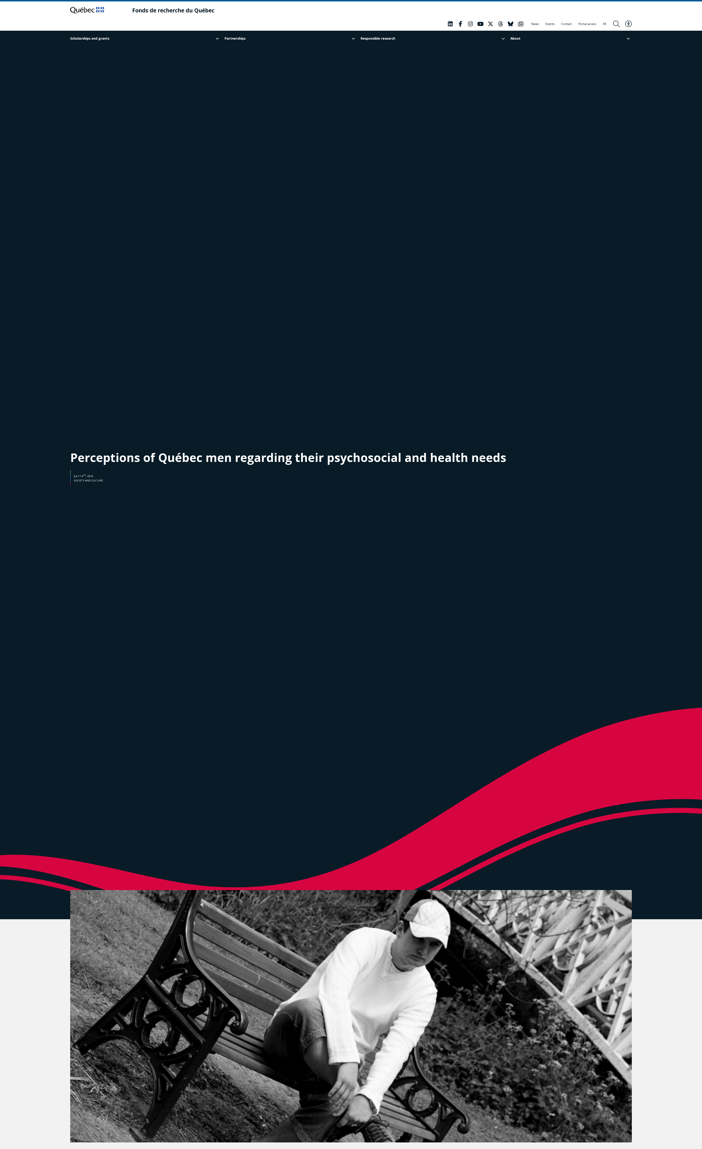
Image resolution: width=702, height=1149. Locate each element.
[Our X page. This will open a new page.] (490, 24)
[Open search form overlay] (616, 24)
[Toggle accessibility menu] (628, 24)
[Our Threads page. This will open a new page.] (500, 24)
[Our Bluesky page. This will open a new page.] (510, 24)
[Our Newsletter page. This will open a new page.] (520, 24)
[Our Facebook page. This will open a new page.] (460, 24)
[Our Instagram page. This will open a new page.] (470, 24)
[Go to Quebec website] (87, 10)
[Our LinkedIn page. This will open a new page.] (450, 24)
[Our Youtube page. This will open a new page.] (480, 24)
